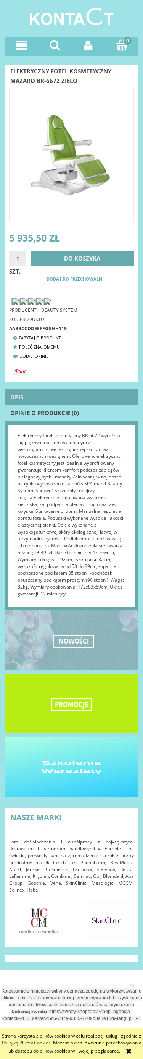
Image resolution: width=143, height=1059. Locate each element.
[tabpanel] (71, 514)
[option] (39, 920)
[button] (21, 45)
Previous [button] (18, 916)
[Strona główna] (72, 15)
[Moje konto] (88, 45)
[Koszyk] (121, 45)
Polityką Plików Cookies (26, 1043)
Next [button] (124, 916)
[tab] (71, 397)
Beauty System (59, 310)
